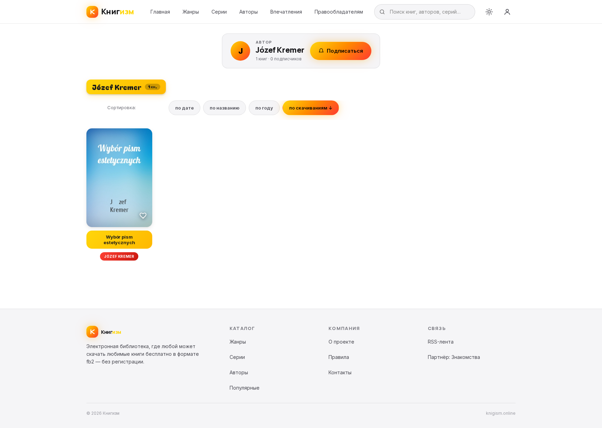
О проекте (341, 342)
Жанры (191, 12)
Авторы (248, 12)
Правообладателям (339, 12)
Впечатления (286, 12)
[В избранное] (143, 215)
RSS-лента (441, 342)
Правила (339, 357)
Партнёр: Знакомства (454, 357)
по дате (184, 108)
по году (264, 108)
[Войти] (507, 11)
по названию (224, 108)
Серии (219, 12)
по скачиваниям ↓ (310, 108)
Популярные (245, 388)
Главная (160, 12)
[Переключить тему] (489, 11)
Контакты (340, 372)
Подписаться (345, 50)
